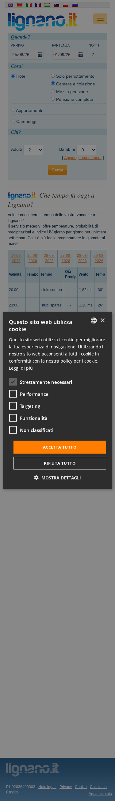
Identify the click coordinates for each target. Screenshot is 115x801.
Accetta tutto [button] (59, 447)
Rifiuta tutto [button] (59, 463)
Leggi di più (21, 368)
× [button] (102, 320)
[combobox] (94, 321)
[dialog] (57, 400)
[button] (57, 477)
